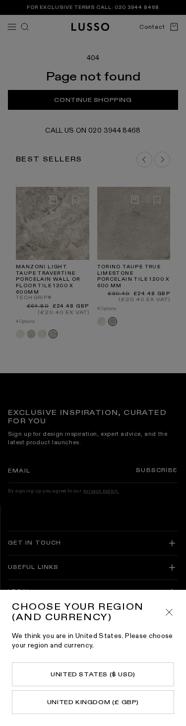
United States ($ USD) (93, 674)
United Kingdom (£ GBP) (93, 702)
